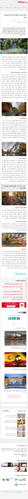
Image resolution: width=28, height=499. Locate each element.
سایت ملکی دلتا (4, 2)
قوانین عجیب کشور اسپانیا (20, 369)
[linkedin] (14, 318)
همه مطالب (24, 7)
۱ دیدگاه (14, 324)
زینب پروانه (20, 312)
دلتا (20, 491)
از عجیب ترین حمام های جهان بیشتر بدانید (13, 294)
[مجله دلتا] (21, 3)
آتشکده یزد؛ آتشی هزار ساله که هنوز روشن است (14, 390)
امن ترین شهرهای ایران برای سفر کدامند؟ (14, 284)
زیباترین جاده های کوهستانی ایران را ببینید (13, 291)
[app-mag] (14, 307)
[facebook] (18, 318)
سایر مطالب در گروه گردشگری (21, 328)
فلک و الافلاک (16, 268)
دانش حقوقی (8, 7)
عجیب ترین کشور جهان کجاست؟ (18, 348)
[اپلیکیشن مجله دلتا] (20, 480)
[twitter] (16, 318)
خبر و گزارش (16, 7)
